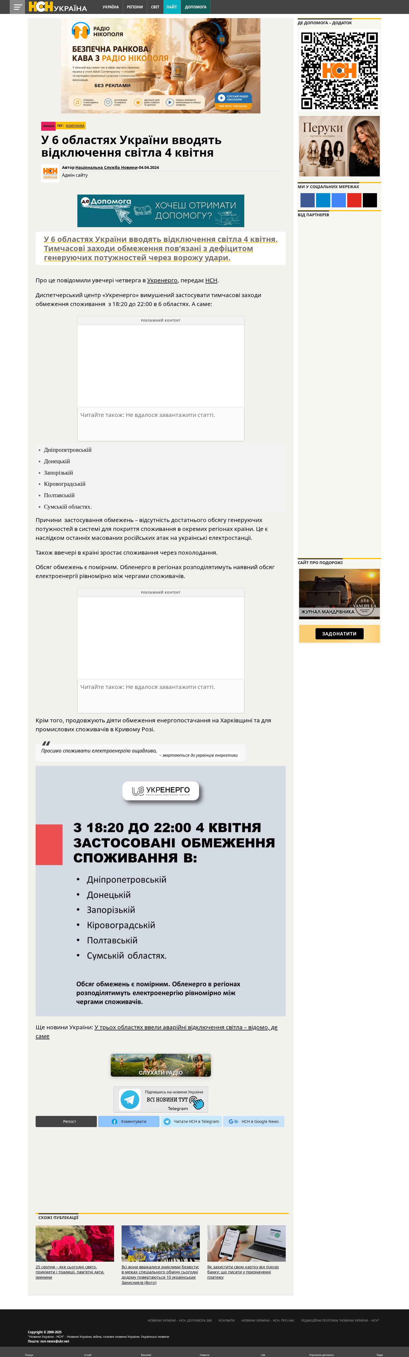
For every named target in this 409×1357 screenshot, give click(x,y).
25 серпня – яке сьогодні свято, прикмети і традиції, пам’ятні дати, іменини (70, 1272)
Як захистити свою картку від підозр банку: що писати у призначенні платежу (243, 1272)
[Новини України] (57, 6)
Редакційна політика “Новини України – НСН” (340, 1320)
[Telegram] (323, 200)
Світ (155, 6)
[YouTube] (354, 200)
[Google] (339, 200)
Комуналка (75, 125)
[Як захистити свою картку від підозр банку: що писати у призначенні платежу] (246, 1250)
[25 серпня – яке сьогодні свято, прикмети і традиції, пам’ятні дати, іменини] (75, 1250)
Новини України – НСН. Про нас (268, 1320)
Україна (111, 6)
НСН (211, 280)
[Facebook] (307, 200)
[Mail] (370, 200)
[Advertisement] (161, 364)
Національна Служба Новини (106, 167)
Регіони (135, 6)
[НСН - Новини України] (161, 1100)
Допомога (195, 6)
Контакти (227, 1320)
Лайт (171, 6)
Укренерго (162, 280)
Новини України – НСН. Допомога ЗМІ (180, 1320)
